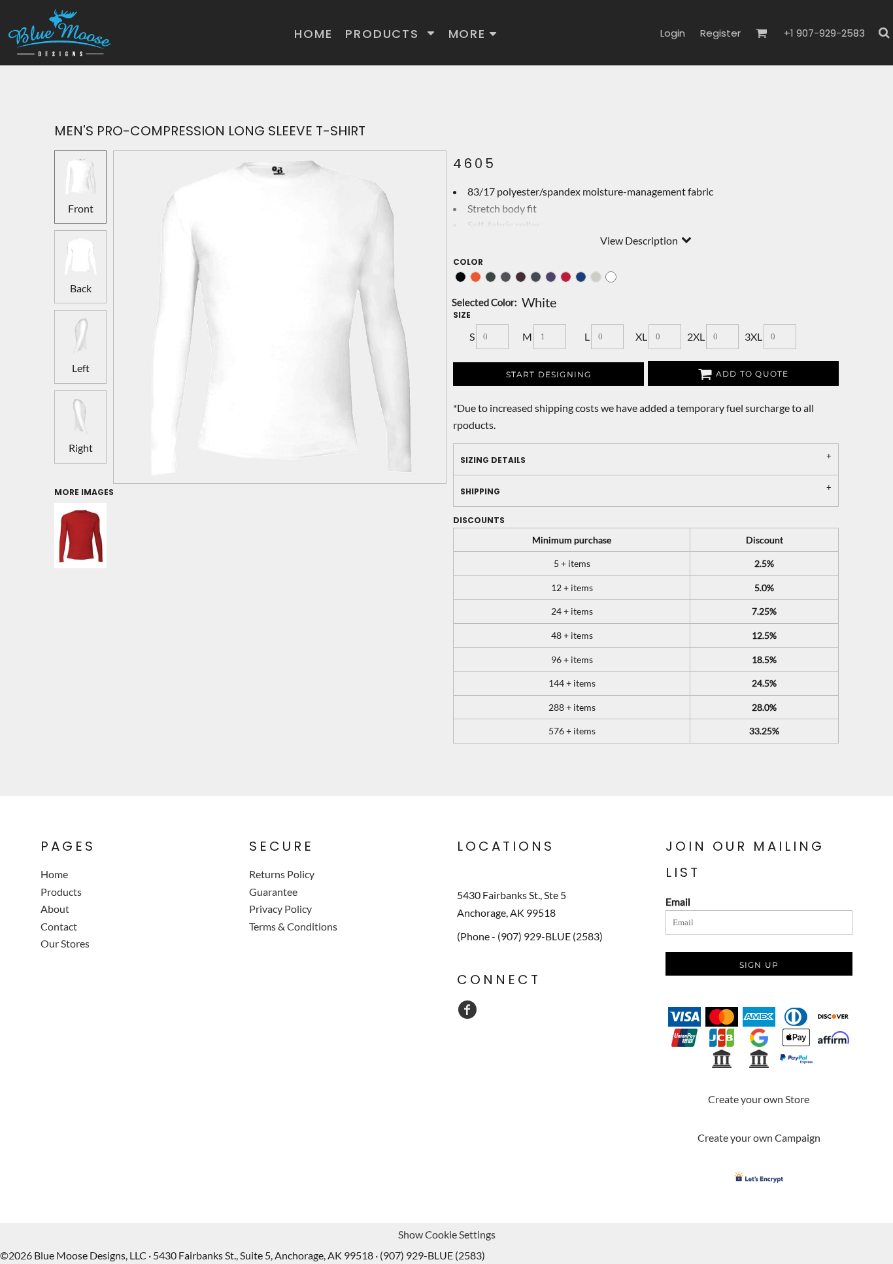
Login (672, 33)
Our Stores (65, 943)
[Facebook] (467, 1009)
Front (80, 208)
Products (61, 891)
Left (81, 368)
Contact (59, 926)
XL (641, 336)
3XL (753, 336)
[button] (390, 33)
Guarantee (273, 891)
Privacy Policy (280, 908)
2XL (696, 336)
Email (678, 901)
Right (81, 447)
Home (54, 874)
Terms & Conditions (293, 926)
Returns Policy (281, 874)
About (55, 908)
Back (81, 288)
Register (720, 33)
